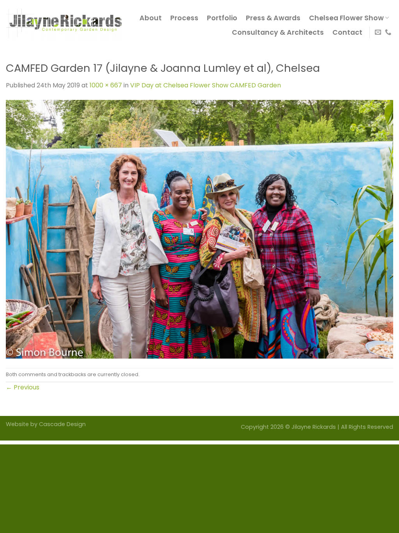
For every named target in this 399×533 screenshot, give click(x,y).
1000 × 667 (106, 85)
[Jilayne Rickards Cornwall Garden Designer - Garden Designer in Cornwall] (64, 24)
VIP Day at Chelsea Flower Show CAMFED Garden (205, 85)
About (150, 18)
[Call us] (388, 32)
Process (184, 18)
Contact (347, 32)
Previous (22, 387)
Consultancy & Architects (278, 32)
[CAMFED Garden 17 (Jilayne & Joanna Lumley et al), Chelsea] (199, 228)
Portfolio (222, 18)
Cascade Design (62, 424)
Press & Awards (273, 18)
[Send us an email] (378, 32)
